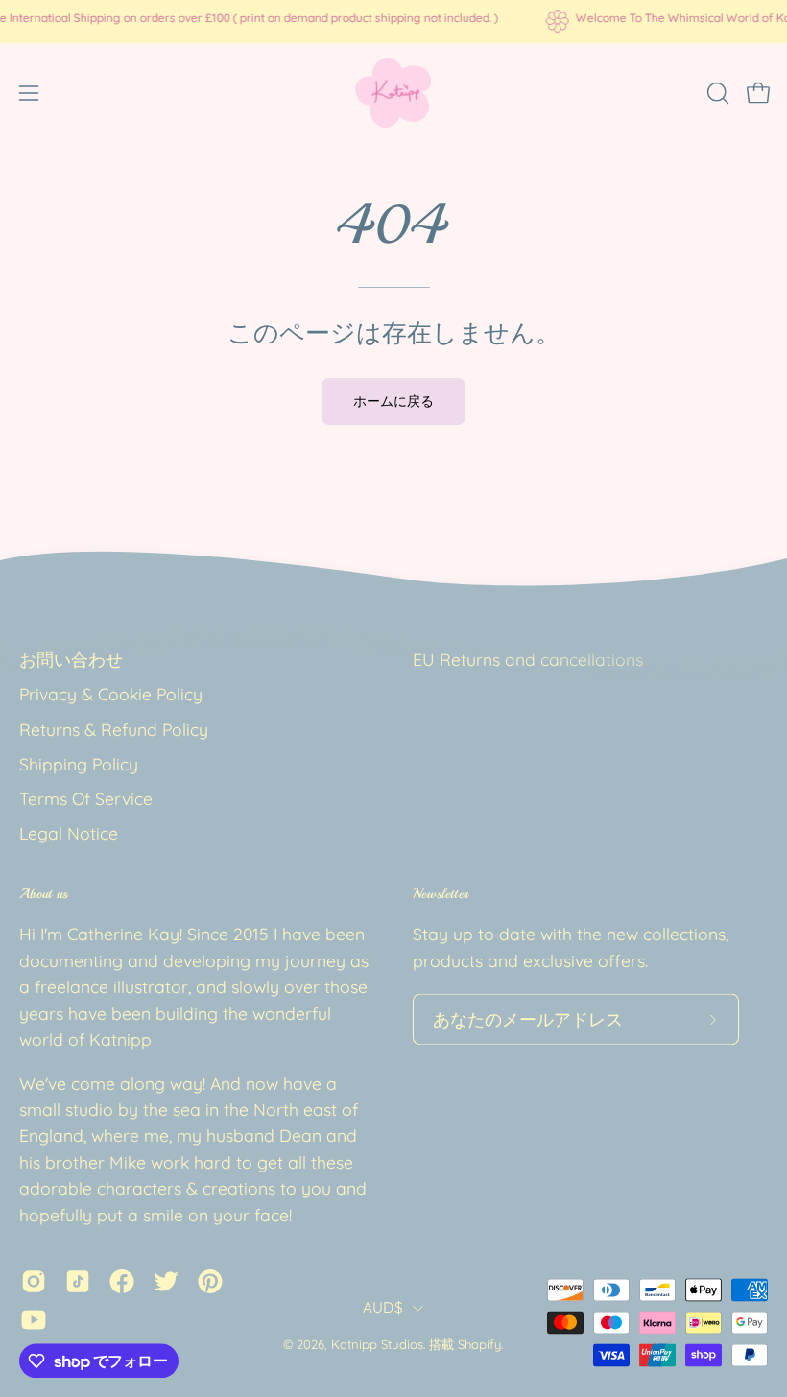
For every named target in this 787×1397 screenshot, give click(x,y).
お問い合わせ (71, 659)
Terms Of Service (86, 799)
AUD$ (383, 1307)
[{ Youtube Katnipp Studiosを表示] (33, 1320)
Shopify (479, 1345)
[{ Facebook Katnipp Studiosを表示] (121, 1281)
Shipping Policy (78, 763)
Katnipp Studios (377, 1345)
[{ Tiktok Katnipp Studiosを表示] (77, 1281)
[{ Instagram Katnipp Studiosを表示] (33, 1281)
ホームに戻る (393, 401)
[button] (716, 93)
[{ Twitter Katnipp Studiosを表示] (166, 1281)
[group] (393, 21)
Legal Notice (68, 833)
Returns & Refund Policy (113, 729)
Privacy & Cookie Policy (111, 694)
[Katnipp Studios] (393, 93)
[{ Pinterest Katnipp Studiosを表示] (210, 1281)
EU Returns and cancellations (528, 659)
